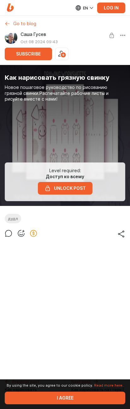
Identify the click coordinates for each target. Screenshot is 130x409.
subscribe (28, 53)
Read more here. (108, 385)
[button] (10, 7)
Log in (111, 7)
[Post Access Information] (112, 35)
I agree (65, 397)
